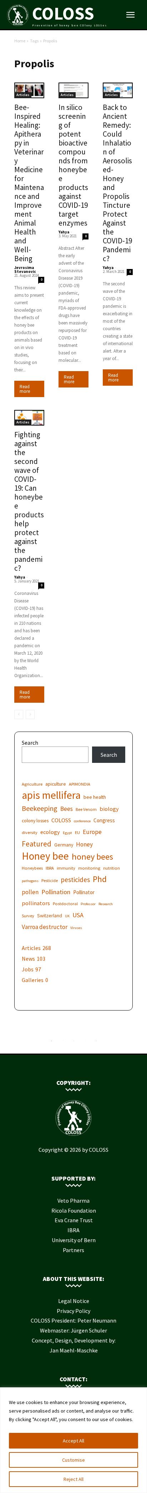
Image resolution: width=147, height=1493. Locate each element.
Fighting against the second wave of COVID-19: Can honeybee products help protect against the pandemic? (29, 501)
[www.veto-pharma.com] (74, 1042)
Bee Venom (86, 809)
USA (77, 915)
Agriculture (32, 784)
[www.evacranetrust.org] (63, 1042)
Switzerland (49, 915)
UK (67, 916)
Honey (84, 844)
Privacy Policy (73, 1310)
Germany (63, 845)
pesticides (75, 879)
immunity (66, 868)
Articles (22, 95)
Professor (88, 904)
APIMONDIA (79, 784)
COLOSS (61, 820)
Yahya (64, 232)
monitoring (89, 868)
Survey (28, 915)
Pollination (55, 892)
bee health (94, 797)
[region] (73, 1440)
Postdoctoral (65, 903)
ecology (50, 831)
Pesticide (49, 880)
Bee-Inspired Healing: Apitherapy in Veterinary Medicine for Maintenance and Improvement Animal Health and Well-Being (29, 182)
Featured (36, 844)
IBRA (50, 868)
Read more (25, 389)
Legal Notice (73, 1300)
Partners (73, 1250)
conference (82, 821)
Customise (73, 1460)
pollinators (36, 903)
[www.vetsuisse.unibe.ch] (85, 1042)
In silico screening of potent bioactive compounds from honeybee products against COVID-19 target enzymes (73, 165)
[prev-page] (18, 714)
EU (77, 832)
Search (30, 742)
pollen (30, 892)
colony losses (35, 820)
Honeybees (32, 868)
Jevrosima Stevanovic (25, 269)
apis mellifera (51, 795)
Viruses (76, 927)
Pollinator (84, 892)
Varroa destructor (44, 927)
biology (109, 808)
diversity (29, 832)
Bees (66, 809)
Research (105, 904)
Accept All (73, 1440)
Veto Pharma (73, 1200)
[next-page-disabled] (30, 714)
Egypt (67, 832)
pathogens (30, 881)
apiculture (55, 784)
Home (19, 40)
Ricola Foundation (73, 1210)
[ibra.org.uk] (96, 1042)
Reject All (73, 1479)
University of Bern (74, 1240)
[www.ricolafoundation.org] (51, 1042)
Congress (104, 820)
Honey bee (45, 856)
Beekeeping (39, 808)
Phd (100, 879)
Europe (92, 832)
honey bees (92, 856)
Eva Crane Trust (74, 1220)
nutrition (111, 868)
